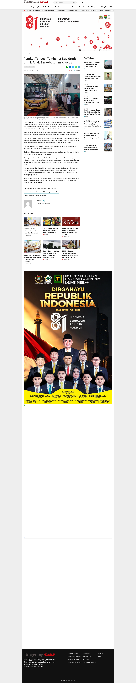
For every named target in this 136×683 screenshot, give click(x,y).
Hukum (74, 7)
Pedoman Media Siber (74, 656)
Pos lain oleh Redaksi (43, 203)
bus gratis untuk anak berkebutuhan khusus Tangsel (40, 188)
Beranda (26, 7)
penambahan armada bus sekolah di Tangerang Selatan (41, 192)
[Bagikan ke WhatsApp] (75, 67)
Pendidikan (82, 7)
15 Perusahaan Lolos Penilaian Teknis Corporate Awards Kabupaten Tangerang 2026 (30, 10)
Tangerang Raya (36, 7)
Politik (57, 7)
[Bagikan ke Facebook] (70, 67)
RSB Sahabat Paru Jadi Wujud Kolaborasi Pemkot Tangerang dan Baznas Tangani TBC (92, 136)
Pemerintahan (66, 7)
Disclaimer (86, 659)
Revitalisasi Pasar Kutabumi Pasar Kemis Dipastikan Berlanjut (31, 231)
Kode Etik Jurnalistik (74, 659)
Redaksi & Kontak (73, 653)
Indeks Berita (86, 653)
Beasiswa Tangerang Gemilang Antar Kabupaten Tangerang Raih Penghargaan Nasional (87, 10)
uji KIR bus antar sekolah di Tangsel (35, 195)
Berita (32, 53)
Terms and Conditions (89, 662)
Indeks (99, 656)
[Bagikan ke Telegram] (78, 67)
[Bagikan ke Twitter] (73, 67)
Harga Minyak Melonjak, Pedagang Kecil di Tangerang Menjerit (51, 230)
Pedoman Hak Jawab (74, 662)
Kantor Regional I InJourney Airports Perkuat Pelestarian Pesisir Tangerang (91, 148)
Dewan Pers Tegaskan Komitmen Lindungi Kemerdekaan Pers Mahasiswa (92, 65)
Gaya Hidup (91, 7)
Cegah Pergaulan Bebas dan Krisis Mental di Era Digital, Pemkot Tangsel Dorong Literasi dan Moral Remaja (92, 112)
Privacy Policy (87, 656)
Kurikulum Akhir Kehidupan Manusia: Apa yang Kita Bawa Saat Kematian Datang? (92, 77)
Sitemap (100, 653)
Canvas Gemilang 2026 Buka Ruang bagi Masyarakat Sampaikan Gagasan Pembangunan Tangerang (92, 124)
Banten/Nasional (48, 7)
